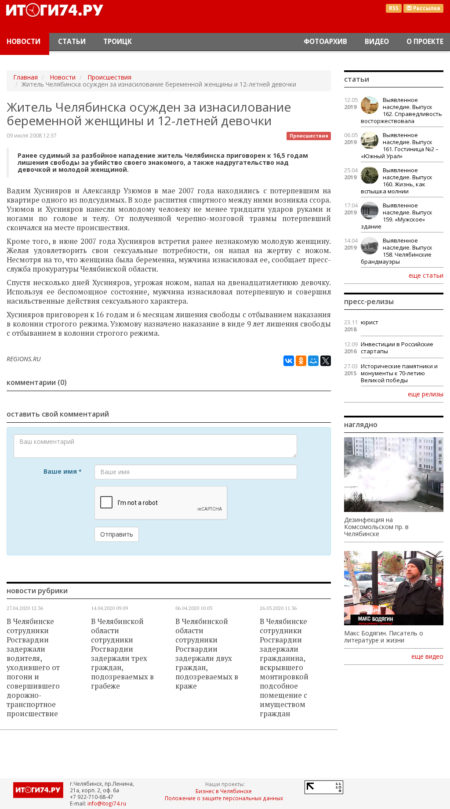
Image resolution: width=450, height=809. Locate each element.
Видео (377, 41)
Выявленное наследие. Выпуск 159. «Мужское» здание (396, 215)
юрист (369, 322)
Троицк (117, 41)
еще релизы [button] (425, 394)
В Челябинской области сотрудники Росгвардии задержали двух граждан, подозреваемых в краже (206, 654)
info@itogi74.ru (106, 803)
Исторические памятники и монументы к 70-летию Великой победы (399, 373)
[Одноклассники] (301, 361)
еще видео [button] (427, 656)
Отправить (116, 534)
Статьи (72, 41)
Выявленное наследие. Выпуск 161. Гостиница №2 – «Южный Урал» (400, 145)
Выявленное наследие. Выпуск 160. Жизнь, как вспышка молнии (396, 180)
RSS (394, 8)
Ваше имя (62, 471)
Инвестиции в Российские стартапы (397, 347)
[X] (325, 361)
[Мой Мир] (313, 361)
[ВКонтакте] (288, 361)
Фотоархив (325, 41)
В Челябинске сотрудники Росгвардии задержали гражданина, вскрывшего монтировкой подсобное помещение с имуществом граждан (284, 667)
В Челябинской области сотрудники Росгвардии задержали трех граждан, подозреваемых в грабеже (122, 654)
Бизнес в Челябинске (224, 790)
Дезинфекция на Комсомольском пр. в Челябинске (376, 526)
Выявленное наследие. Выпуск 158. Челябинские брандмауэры (396, 250)
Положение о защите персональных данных (224, 798)
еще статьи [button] (426, 275)
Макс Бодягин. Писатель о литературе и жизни (383, 637)
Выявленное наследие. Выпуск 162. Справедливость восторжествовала (401, 110)
